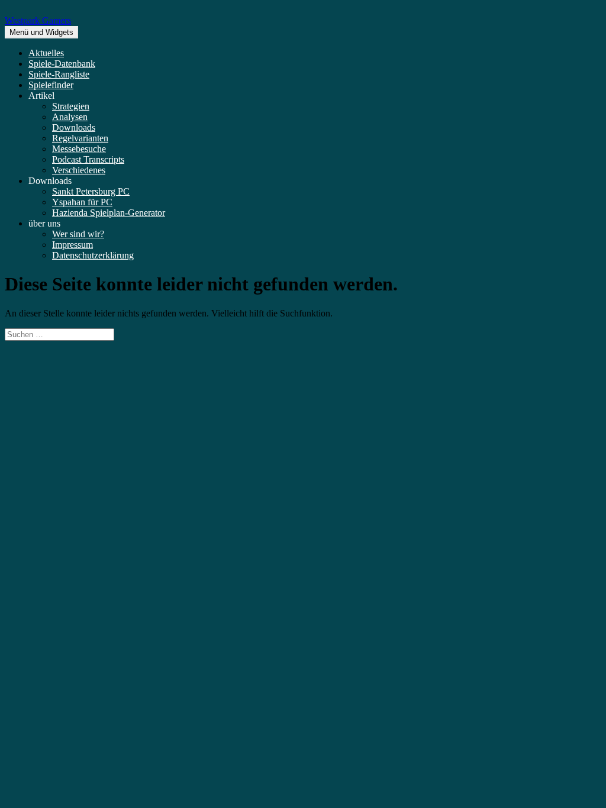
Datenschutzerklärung (93, 255)
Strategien (70, 106)
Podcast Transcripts (88, 159)
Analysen (70, 117)
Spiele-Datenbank (61, 64)
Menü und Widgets (41, 32)
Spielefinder (50, 85)
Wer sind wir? (78, 234)
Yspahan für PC (82, 202)
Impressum (72, 245)
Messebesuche (79, 149)
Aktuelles (46, 53)
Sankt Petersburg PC (91, 191)
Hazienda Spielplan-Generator (108, 213)
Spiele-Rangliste (58, 74)
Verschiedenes (78, 170)
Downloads (73, 127)
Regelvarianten (80, 138)
